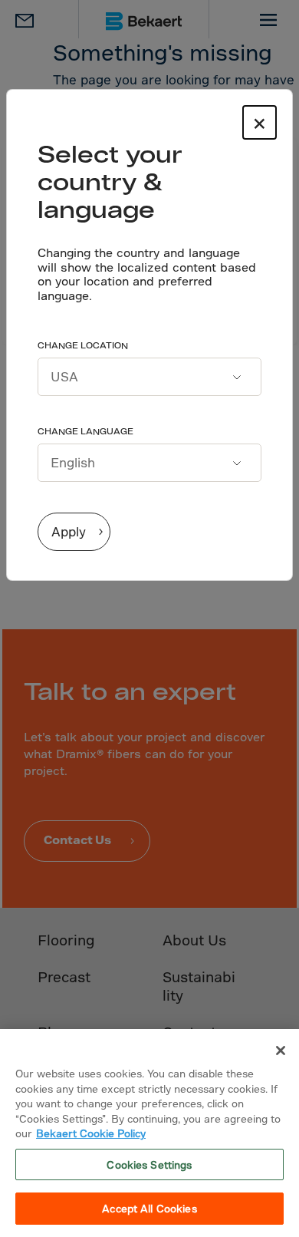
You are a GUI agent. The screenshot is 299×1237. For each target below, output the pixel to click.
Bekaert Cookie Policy (91, 1133)
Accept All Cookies (149, 1208)
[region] (149, 1133)
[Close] (280, 1050)
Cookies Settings (149, 1164)
